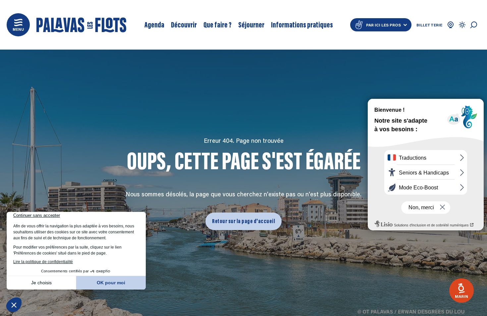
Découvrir (184, 25)
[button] (18, 24)
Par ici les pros (383, 24)
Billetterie (429, 24)
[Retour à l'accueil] (81, 25)
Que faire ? (217, 25)
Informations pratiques (302, 25)
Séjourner (251, 25)
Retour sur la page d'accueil (243, 221)
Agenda (154, 25)
